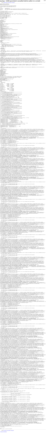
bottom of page (5, 2)
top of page (5, 430)
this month (13, 2)
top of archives (9, 2)
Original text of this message (3, 431)
